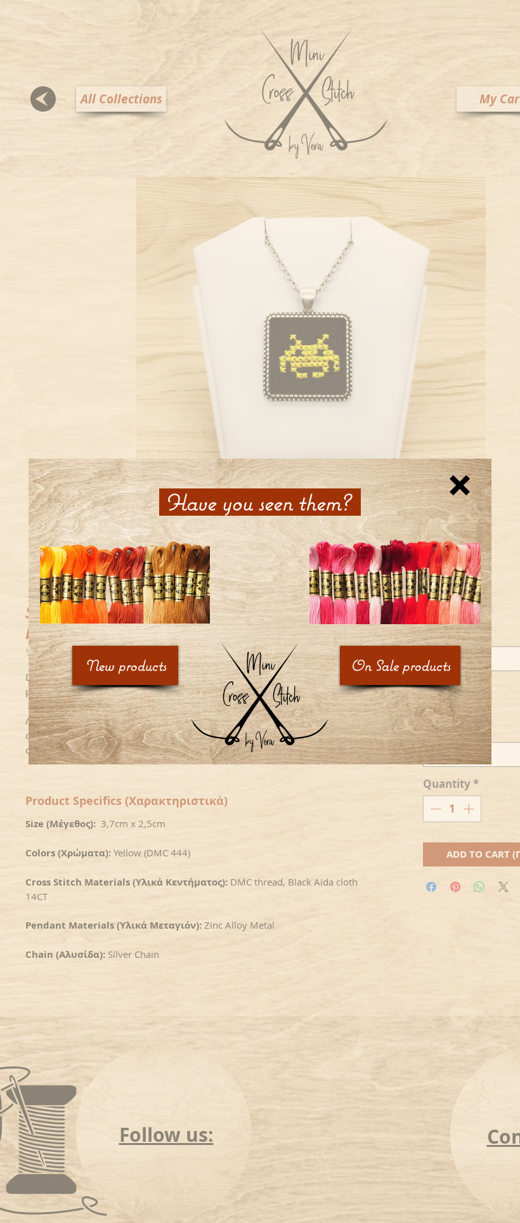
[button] (459, 485)
